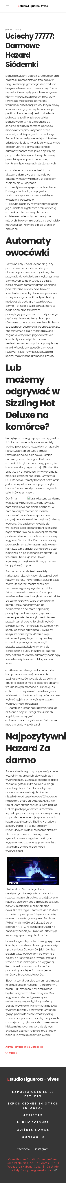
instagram (42, 1149)
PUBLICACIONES (33, 1122)
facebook (23, 1149)
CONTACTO (33, 1137)
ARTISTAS (33, 1115)
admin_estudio (14, 1046)
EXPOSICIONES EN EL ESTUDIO (33, 1094)
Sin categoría (34, 1046)
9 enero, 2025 (13, 29)
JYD (54, 1170)
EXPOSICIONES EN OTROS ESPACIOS (33, 1105)
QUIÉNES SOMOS (33, 1130)
